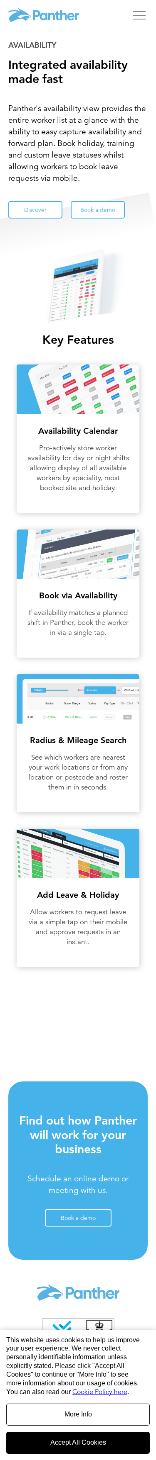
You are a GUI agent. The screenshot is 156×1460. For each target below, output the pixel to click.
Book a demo (97, 210)
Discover (35, 210)
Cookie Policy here (99, 1392)
